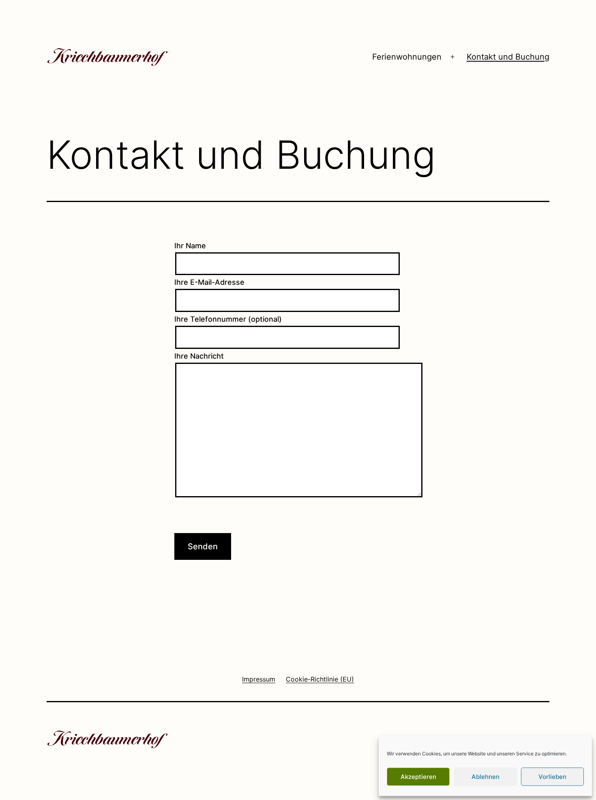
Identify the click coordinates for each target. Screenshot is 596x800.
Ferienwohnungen (407, 57)
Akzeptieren (418, 777)
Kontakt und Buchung (508, 57)
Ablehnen (486, 777)
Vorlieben (552, 777)
